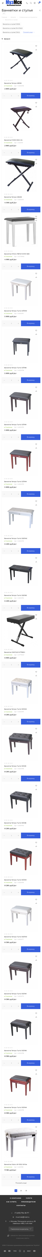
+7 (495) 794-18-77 (21, 1213)
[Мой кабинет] (35, 3)
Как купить (11, 1202)
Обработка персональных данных (23, 1235)
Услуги (29, 1198)
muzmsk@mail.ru (22, 1217)
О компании (15, 1198)
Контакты (21, 1205)
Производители (28, 1202)
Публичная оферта (22, 1238)
